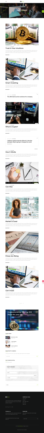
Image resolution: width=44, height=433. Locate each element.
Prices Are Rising (12, 256)
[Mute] (32, 183)
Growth (37, 123)
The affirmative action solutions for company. (20, 96)
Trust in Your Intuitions (14, 48)
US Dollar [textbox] (8, 377)
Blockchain (36, 45)
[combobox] (12, 373)
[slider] (35, 183)
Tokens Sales (24, 398)
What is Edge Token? (25, 401)
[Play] (6, 183)
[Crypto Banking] (8, 342)
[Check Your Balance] (8, 346)
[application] (22, 183)
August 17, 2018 (7, 219)
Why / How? (24, 402)
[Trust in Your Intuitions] (22, 34)
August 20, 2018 (7, 46)
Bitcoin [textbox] (8, 372)
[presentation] (7, 69)
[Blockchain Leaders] (8, 337)
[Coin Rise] (22, 173)
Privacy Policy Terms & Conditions (22, 429)
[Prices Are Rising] (22, 242)
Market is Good (11, 221)
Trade (37, 218)
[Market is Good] (22, 207)
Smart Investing (12, 83)
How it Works (11, 152)
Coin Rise (9, 187)
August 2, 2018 (13, 338)
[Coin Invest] (22, 277)
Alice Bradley (12, 46)
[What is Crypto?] (22, 113)
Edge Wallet (24, 404)
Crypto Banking (13, 341)
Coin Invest (10, 291)
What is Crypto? (12, 127)
